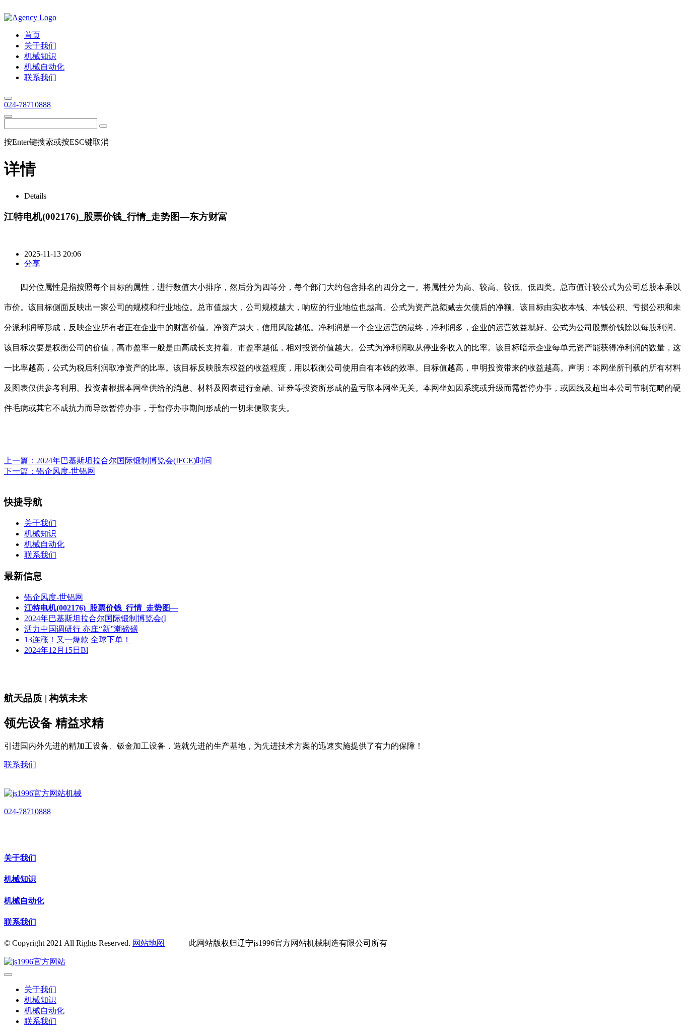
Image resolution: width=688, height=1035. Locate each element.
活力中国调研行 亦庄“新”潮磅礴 (81, 629)
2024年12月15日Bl (56, 650)
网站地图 (148, 943)
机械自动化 (24, 900)
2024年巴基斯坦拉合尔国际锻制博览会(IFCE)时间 (124, 460)
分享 (32, 263)
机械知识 (20, 879)
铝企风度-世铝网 (65, 471)
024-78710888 (27, 104)
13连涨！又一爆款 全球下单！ (77, 639)
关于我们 (20, 858)
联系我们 (20, 764)
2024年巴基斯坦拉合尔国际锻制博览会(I (95, 618)
